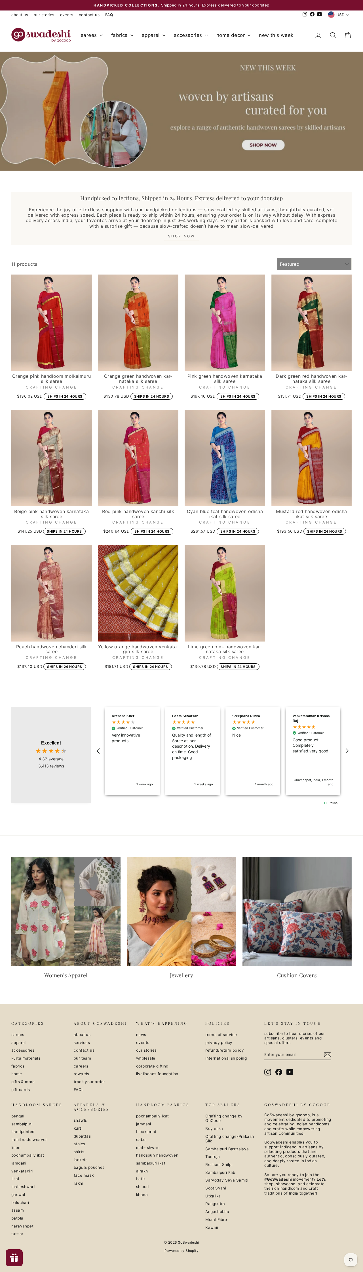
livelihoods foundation (157, 1073)
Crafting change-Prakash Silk (229, 1138)
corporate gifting (152, 1066)
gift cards (20, 1089)
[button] (98, 751)
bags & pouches (89, 1167)
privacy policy (219, 1042)
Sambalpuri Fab (220, 1172)
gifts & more (23, 1081)
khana (142, 1194)
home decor (231, 35)
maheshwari (23, 1186)
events (66, 14)
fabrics (120, 35)
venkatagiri (22, 1171)
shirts (79, 1151)
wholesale (145, 1058)
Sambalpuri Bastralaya (227, 1149)
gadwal (18, 1194)
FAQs (79, 1089)
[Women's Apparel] (66, 911)
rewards (81, 1073)
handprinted (22, 1131)
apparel (151, 35)
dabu (141, 1139)
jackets (81, 1159)
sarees (89, 35)
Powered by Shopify (181, 1250)
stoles (79, 1144)
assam (17, 1210)
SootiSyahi (215, 1188)
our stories (44, 14)
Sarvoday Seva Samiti (226, 1180)
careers (81, 1066)
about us (19, 14)
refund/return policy (224, 1050)
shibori (142, 1186)
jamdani (18, 1163)
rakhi (78, 1183)
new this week (276, 35)
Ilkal (15, 1178)
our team (82, 1058)
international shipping (226, 1058)
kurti (78, 1128)
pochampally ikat (27, 1155)
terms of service (221, 1034)
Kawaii (211, 1227)
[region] (222, 751)
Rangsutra (215, 1203)
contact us (89, 14)
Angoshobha (217, 1211)
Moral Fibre (216, 1219)
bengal (17, 1116)
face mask (84, 1175)
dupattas (82, 1136)
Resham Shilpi (218, 1164)
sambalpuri (21, 1124)
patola (17, 1218)
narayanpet (22, 1226)
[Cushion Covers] (297, 911)
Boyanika (214, 1128)
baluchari (20, 1202)
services (82, 1042)
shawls (80, 1120)
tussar (17, 1233)
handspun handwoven (157, 1155)
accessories (189, 35)
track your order (89, 1081)
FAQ (109, 14)
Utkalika (213, 1196)
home (16, 1073)
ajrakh (142, 1171)
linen (15, 1147)
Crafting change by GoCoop (223, 1118)
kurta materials (25, 1058)
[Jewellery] (181, 911)
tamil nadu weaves (29, 1139)
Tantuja (212, 1156)
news (141, 1034)
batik (140, 1178)
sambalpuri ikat (150, 1163)
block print (146, 1131)
